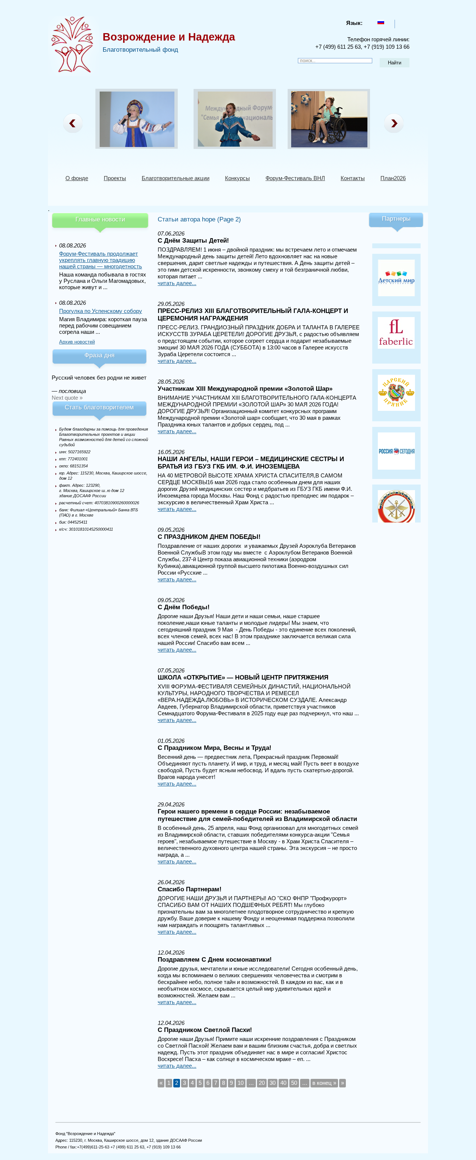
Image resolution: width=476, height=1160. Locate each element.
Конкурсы (237, 178)
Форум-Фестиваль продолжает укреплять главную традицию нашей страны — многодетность (100, 259)
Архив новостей (77, 342)
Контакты (353, 178)
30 (273, 1083)
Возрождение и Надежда (169, 37)
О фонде (76, 178)
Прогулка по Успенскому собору (100, 311)
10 (241, 1083)
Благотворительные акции (175, 178)
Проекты (115, 178)
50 (294, 1083)
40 (283, 1083)
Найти (394, 62)
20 (262, 1083)
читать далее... (177, 283)
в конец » (324, 1083)
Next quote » (67, 397)
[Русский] (380, 22)
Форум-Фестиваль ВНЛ (295, 178)
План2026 (393, 178)
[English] (401, 22)
